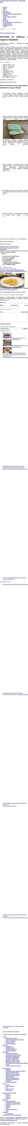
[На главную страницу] (14, 0)
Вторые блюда (7, 12)
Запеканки (8, 1080)
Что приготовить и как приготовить (12, 22)
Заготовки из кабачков (12, 1059)
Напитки (5, 19)
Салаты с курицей (10, 1041)
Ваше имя (2, 302)
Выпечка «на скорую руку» (13, 1102)
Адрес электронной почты (14, 305)
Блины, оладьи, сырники (9, 16)
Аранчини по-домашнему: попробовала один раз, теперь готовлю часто (13, 272)
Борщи (7, 1085)
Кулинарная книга (7, 25)
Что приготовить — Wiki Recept (13, 1117)
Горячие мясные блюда (12, 1078)
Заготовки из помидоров (12, 1056)
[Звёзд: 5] (25, 251)
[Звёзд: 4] (19, 251)
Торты (7, 1108)
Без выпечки (9, 1113)
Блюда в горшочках (11, 1082)
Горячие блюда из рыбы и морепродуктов (13, 1076)
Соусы (4, 18)
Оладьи (8, 1097)
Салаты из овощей (11, 1043)
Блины (7, 1094)
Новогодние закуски (11, 1049)
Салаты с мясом (10, 1042)
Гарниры (8, 1069)
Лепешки (8, 1095)
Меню (1, 2)
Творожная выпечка (11, 1109)
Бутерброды (9, 1046)
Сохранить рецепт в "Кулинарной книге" (10, 246)
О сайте (5, 26)
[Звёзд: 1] (3, 251)
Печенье (8, 1105)
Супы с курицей (10, 1086)
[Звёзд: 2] (8, 251)
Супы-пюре (9, 1090)
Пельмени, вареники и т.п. (13, 1079)
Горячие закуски (10, 1048)
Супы (4, 10)
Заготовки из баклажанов (13, 1057)
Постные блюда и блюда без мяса (12, 14)
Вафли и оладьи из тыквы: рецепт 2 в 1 (14, 288)
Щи (7, 1087)
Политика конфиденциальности (8, 1120)
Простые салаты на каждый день (15, 1039)
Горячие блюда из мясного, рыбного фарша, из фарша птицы (15, 1071)
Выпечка (5, 11)
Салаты (5, 8)
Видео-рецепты (7, 23)
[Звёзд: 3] (14, 251)
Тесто (7, 1111)
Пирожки (8, 1106)
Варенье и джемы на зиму (13, 1061)
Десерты (5, 15)
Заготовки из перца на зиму (13, 1055)
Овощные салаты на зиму (13, 1060)
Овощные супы (10, 1089)
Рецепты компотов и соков (13, 1066)
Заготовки (5, 21)
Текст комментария (14, 312)
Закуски (5, 7)
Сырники (8, 1098)
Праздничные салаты (11, 1038)
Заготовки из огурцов (12, 1053)
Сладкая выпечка (10, 1101)
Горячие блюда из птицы (12, 1074)
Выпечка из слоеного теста (13, 1104)
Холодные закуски (10, 33)
